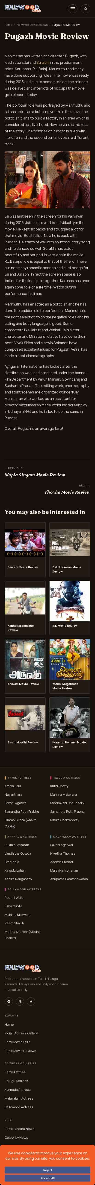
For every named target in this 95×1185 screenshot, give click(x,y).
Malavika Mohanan (64, 870)
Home (8, 25)
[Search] (85, 8)
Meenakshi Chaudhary (67, 803)
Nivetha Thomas (62, 853)
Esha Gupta (13, 906)
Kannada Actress (18, 1089)
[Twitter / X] (20, 1001)
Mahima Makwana (63, 794)
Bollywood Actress (19, 1107)
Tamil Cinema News (19, 1129)
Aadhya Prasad (61, 862)
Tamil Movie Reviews (20, 1050)
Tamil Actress (15, 1072)
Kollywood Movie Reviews (32, 25)
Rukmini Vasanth (17, 845)
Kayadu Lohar (15, 870)
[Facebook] (9, 1001)
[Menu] (72, 8)
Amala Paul (13, 786)
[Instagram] (31, 1001)
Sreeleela (12, 862)
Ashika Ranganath (18, 879)
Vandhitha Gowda (18, 853)
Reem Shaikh (14, 923)
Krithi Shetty (59, 786)
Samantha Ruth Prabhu (22, 811)
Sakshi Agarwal (16, 803)
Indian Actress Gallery (21, 1033)
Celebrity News (16, 1137)
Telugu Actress (16, 1081)
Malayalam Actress (19, 1098)
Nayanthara (13, 794)
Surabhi (42, 62)
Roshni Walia (14, 897)
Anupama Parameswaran (69, 879)
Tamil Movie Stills (17, 1042)
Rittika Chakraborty (64, 820)
